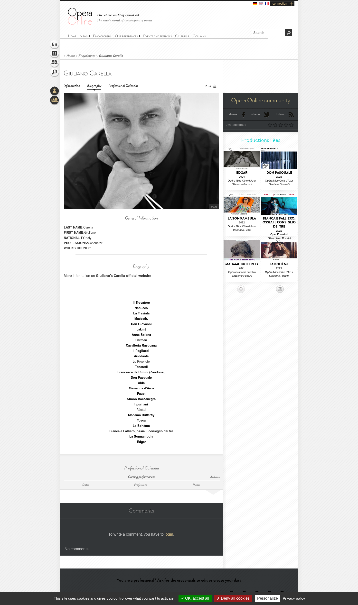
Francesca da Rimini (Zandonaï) (141, 372)
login (169, 534)
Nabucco (141, 307)
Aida (141, 382)
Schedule (55, 54)
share (232, 114)
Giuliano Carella (111, 56)
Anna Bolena (141, 334)
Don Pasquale (141, 377)
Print (208, 86)
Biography (94, 85)
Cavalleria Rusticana (141, 345)
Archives (215, 477)
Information (72, 85)
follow (280, 114)
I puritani (141, 404)
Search (55, 72)
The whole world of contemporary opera (124, 20)
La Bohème (141, 425)
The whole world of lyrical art (118, 15)
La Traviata (141, 313)
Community (55, 100)
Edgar (141, 441)
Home (70, 56)
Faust (141, 393)
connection (280, 3)
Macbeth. (141, 318)
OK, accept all (196, 598)
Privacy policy (294, 598)
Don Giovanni (141, 323)
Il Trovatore (141, 302)
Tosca (141, 420)
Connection (55, 91)
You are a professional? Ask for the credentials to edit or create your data (179, 580)
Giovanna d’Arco (141, 388)
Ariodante (141, 356)
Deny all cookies (235, 598)
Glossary (55, 63)
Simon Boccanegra (141, 398)
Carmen (141, 340)
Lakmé (141, 329)
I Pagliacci (141, 350)
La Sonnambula (141, 436)
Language (55, 45)
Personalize (267, 598)
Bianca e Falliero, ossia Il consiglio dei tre (141, 431)
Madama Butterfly (141, 414)
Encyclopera (86, 56)
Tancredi (141, 366)
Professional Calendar (123, 85)
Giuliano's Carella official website (123, 275)
